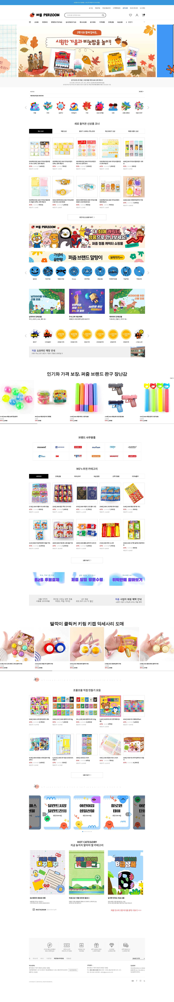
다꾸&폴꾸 (135, 476)
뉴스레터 (142, 8)
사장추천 (39, 476)
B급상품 (120, 22)
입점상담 (68, 958)
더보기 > (172, 378)
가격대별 (102, 22)
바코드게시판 (134, 8)
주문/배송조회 (106, 8)
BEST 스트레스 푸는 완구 (87, 131)
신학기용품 (116, 476)
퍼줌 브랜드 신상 (133, 131)
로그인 (91, 8)
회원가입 (97, 8)
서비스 (42, 958)
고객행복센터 (116, 8)
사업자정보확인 (73, 970)
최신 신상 (41, 131)
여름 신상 (64, 131)
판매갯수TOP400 (56, 22)
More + (141, 91)
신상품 (36, 22)
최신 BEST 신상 (110, 131)
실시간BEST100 (71, 22)
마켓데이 (45, 22)
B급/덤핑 (97, 476)
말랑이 (130, 22)
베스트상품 (83, 22)
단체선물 (111, 22)
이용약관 (49, 958)
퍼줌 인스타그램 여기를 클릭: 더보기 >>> (126, 910)
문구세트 (93, 22)
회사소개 (35, 958)
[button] (172, 51)
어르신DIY (77, 476)
